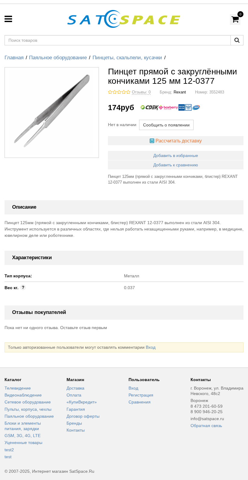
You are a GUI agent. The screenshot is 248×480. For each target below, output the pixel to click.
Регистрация (141, 395)
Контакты (76, 430)
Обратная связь (206, 425)
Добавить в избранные (175, 155)
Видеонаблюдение (23, 395)
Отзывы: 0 (141, 92)
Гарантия (76, 409)
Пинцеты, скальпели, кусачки (127, 57)
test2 (9, 449)
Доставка (75, 388)
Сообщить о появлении (166, 124)
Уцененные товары (23, 442)
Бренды (74, 423)
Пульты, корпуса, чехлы (28, 409)
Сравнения (140, 402)
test (8, 456)
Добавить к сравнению (175, 164)
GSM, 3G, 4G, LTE (23, 435)
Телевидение (18, 388)
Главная (14, 57)
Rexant (180, 92)
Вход (150, 347)
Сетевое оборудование (28, 402)
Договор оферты (83, 416)
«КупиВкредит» (82, 402)
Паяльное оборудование (58, 57)
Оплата (74, 395)
